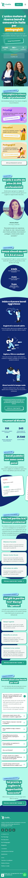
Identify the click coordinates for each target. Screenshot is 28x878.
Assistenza (4, 854)
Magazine (4, 845)
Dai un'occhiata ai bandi (11, 118)
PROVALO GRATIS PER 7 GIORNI (13, 581)
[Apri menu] (25, 4)
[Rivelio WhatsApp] (13, 830)
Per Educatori (5, 839)
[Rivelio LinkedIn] (6, 830)
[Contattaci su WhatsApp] (25, 875)
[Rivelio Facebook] (10, 830)
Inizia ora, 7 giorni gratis (13, 408)
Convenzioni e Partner (7, 851)
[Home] (6, 4)
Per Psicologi (4, 837)
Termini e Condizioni (6, 860)
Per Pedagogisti (5, 842)
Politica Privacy (5, 863)
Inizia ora (18, 4)
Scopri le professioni (14, 41)
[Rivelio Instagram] (2, 830)
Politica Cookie (5, 866)
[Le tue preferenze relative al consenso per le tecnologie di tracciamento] (2, 875)
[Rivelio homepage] (14, 818)
